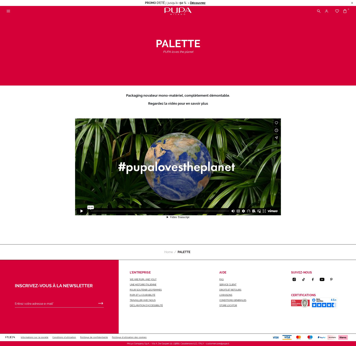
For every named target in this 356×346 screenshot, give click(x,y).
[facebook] (314, 279)
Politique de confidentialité (94, 337)
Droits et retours (230, 290)
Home (168, 252)
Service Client (227, 284)
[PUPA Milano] (178, 11)
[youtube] (323, 279)
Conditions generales (232, 300)
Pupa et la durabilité (142, 295)
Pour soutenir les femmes (146, 290)
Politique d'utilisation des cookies (129, 337)
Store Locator (228, 305)
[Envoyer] (100, 302)
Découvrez (197, 3)
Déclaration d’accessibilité (146, 305)
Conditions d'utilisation (64, 337)
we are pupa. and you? (143, 279)
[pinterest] (332, 279)
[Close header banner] (352, 3)
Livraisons (225, 295)
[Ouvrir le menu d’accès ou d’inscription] (328, 11)
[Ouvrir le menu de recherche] (318, 11)
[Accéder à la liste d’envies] (337, 11)
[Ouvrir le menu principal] (8, 11)
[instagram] (295, 279)
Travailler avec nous (143, 300)
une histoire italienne (143, 284)
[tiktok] (305, 279)
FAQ (221, 279)
